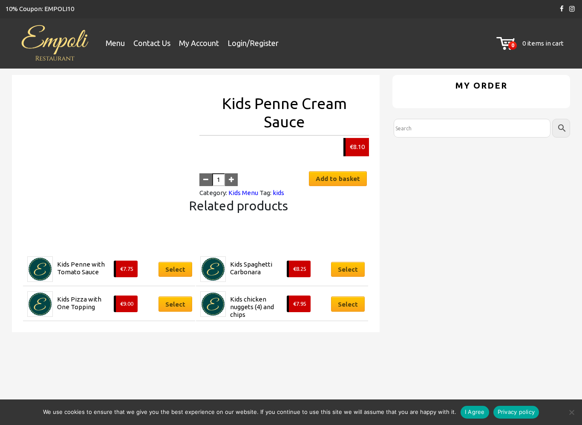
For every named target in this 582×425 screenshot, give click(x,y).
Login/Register (253, 43)
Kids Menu (243, 192)
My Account (199, 43)
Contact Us (151, 43)
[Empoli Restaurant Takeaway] (54, 44)
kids (278, 192)
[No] (571, 412)
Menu (115, 43)
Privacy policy (516, 411)
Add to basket (338, 178)
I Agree (475, 411)
